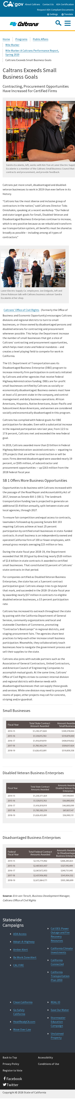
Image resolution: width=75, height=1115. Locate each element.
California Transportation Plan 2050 (60, 976)
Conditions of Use (48, 1064)
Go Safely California (19, 1012)
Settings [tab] (53, 14)
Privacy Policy (11, 1064)
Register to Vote (12, 1070)
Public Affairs (40, 39)
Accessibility (45, 1057)
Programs (21, 39)
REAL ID (55, 1002)
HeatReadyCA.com (24, 1021)
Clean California (22, 1002)
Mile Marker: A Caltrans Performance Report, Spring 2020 (32, 52)
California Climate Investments (62, 950)
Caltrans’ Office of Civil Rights (21, 310)
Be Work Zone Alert (24, 957)
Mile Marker (12, 45)
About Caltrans (32, 4)
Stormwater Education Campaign (58, 1021)
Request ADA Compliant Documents (55, 9)
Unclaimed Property (57, 1035)
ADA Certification (65, 4)
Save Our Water (60, 1010)
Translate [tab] (68, 14)
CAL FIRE (18, 965)
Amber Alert (20, 949)
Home (6, 39)
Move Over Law (22, 1029)
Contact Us (48, 4)
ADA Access (20, 934)
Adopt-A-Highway (24, 941)
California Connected (57, 962)
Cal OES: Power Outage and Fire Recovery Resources (60, 934)
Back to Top (10, 1057)
